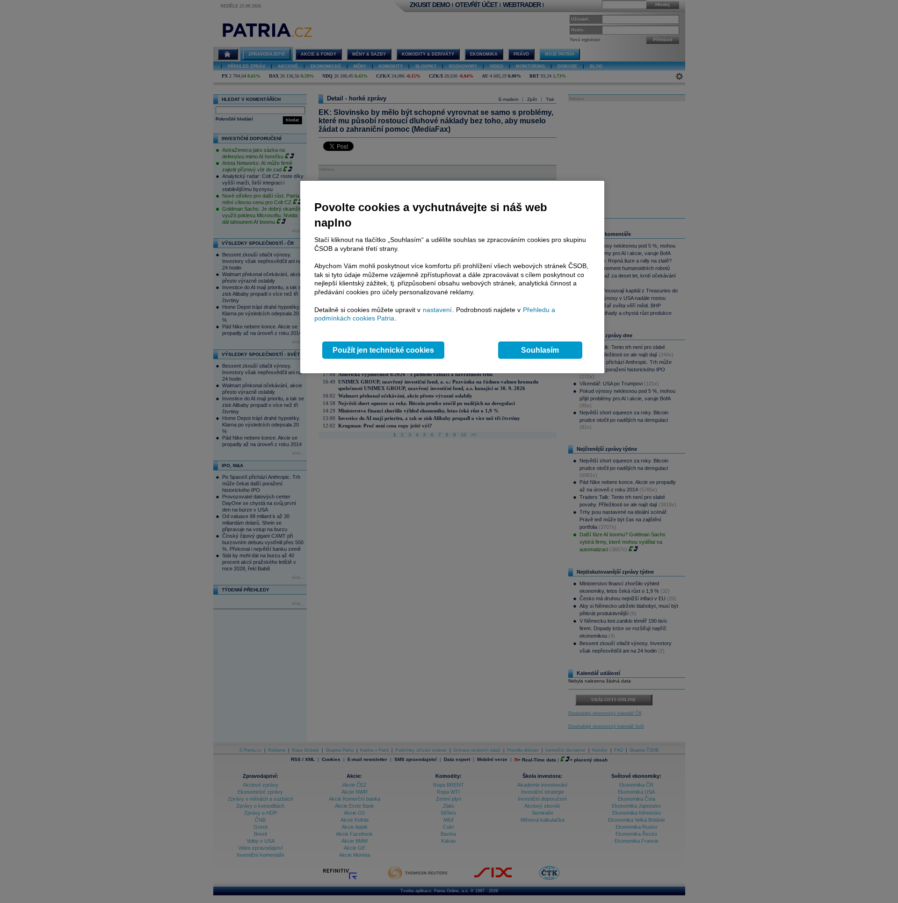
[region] (452, 277)
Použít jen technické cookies (383, 350)
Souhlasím (540, 350)
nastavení (437, 309)
